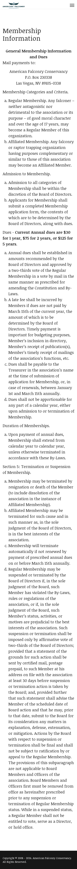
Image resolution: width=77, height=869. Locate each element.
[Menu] (72, 5)
